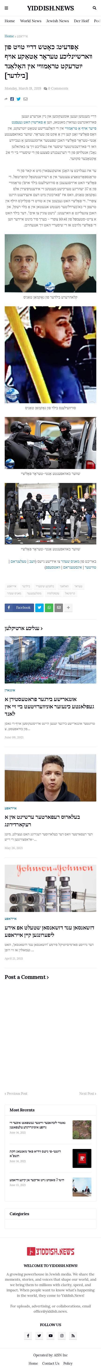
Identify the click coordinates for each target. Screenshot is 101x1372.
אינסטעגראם (72, 567)
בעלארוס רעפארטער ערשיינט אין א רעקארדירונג (42, 820)
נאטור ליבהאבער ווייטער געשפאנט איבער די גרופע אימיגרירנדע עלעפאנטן (38, 1125)
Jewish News (58, 20)
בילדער (26, 586)
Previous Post (17, 1093)
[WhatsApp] (49, 608)
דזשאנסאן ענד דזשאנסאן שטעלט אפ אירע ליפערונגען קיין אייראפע (49, 931)
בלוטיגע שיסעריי (45, 586)
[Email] (25, 99)
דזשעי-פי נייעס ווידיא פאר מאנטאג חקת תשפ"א (35, 1153)
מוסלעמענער (34, 593)
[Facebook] (12, 99)
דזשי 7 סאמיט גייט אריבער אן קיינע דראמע (37, 1180)
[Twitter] (19, 99)
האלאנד (64, 586)
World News (30, 20)
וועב (32, 561)
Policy (67, 1363)
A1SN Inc (61, 1355)
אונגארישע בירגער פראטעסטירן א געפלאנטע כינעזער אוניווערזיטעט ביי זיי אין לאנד (49, 706)
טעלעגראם (19, 561)
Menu (6, 8)
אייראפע (22, 36)
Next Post (86, 1093)
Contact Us (50, 1363)
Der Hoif (81, 20)
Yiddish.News (50, 8)
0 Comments (58, 88)
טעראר (78, 586)
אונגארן (10, 690)
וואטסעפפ (53, 567)
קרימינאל (70, 593)
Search (94, 8)
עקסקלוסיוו (53, 593)
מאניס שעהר (70, 561)
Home (10, 20)
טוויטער (90, 567)
